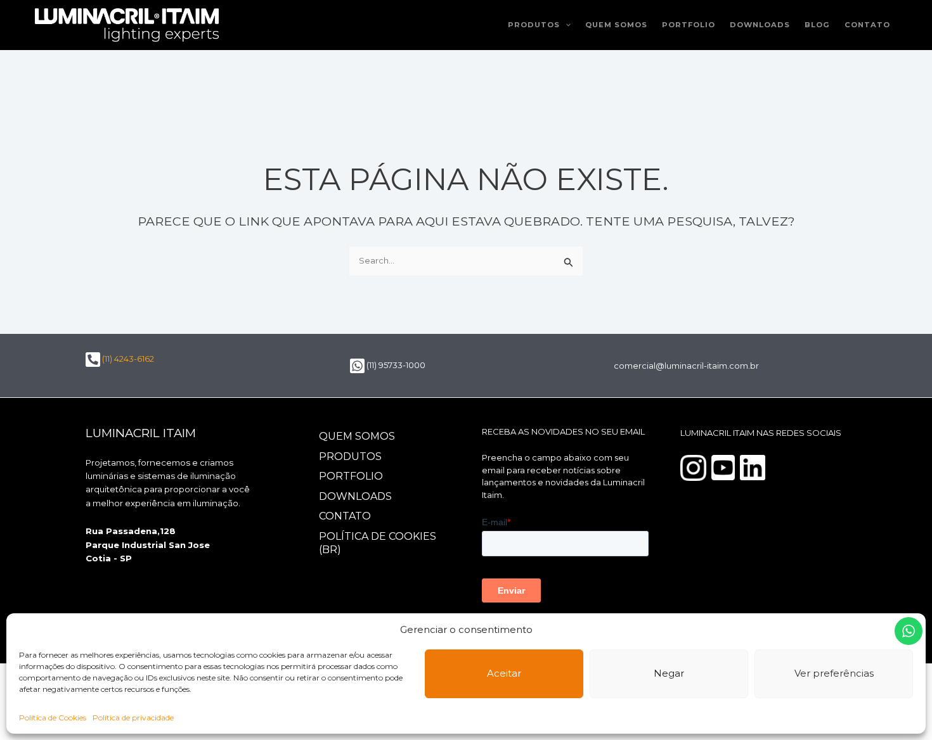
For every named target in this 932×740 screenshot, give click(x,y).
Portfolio (688, 24)
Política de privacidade (133, 717)
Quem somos (616, 24)
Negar (669, 673)
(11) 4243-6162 (127, 359)
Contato (867, 24)
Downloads (760, 24)
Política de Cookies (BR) (377, 543)
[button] (565, 25)
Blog (817, 24)
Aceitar (504, 673)
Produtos (534, 24)
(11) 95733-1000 (395, 365)
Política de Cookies (52, 717)
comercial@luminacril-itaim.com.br (686, 365)
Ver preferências (834, 673)
